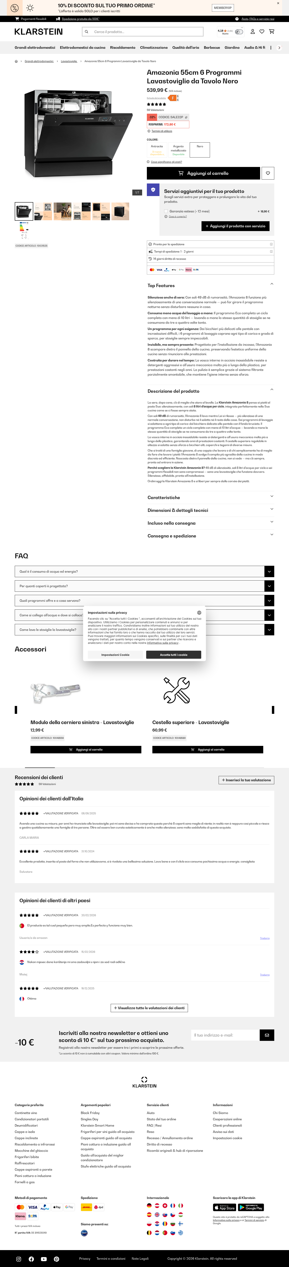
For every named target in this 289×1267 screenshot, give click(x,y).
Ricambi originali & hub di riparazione (175, 1151)
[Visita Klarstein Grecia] (180, 1233)
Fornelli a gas (25, 1182)
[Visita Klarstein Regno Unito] (157, 1214)
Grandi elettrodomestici (39, 61)
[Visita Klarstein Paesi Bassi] (157, 1232)
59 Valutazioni (155, 109)
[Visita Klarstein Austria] (157, 1205)
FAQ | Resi (154, 1125)
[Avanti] (279, 48)
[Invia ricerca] (86, 31)
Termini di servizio (254, 1220)
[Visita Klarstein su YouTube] (44, 1259)
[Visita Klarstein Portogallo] (165, 1232)
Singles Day (89, 1119)
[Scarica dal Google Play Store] (251, 1207)
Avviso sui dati (223, 1132)
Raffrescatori (25, 1163)
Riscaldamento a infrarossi (35, 1144)
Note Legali (140, 1259)
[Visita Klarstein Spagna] (149, 1214)
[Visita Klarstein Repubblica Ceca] (172, 1214)
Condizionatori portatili (32, 1119)
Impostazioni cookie (227, 1138)
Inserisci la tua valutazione (248, 780)
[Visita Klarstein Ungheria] (180, 1214)
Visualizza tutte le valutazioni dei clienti (151, 1008)
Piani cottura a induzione (33, 1176)
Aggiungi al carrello (207, 173)
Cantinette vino (26, 1113)
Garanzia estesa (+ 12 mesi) (190, 211)
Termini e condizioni (111, 1259)
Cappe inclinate (26, 1138)
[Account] (253, 31)
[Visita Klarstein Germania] (149, 1205)
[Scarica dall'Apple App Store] (224, 1207)
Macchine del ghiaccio (31, 1151)
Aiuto (151, 1113)
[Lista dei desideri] (262, 31)
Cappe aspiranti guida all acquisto (106, 1138)
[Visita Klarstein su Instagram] (19, 1259)
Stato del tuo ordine (161, 1119)
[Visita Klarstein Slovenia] (172, 1232)
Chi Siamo (220, 1113)
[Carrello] (271, 31)
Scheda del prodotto (156, 98)
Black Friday (90, 1113)
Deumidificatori (26, 1125)
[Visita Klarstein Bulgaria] (172, 1223)
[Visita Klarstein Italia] (180, 1205)
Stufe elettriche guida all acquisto (106, 1166)
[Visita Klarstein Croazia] (157, 1223)
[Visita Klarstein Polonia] (149, 1223)
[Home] (20, 61)
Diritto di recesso (159, 1144)
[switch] (239, 31)
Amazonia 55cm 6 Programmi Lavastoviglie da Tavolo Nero (120, 61)
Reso (150, 1132)
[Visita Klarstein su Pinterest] (56, 1259)
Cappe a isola (25, 1132)
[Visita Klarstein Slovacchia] (165, 1214)
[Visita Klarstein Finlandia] (180, 1223)
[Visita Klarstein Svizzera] (165, 1205)
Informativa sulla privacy (226, 1220)
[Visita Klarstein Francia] (172, 1205)
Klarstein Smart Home (97, 1125)
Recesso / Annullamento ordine (170, 1138)
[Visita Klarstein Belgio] (149, 1232)
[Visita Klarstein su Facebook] (31, 1259)
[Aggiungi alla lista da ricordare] (268, 173)
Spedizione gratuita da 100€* (80, 18)
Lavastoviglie (69, 61)
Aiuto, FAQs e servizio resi (258, 18)
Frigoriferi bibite (27, 1157)
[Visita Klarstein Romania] (165, 1223)
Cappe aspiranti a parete (33, 1169)
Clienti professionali (227, 1125)
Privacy (84, 1259)
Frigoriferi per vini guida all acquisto (107, 1132)
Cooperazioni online (227, 1119)
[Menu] (242, 28)
